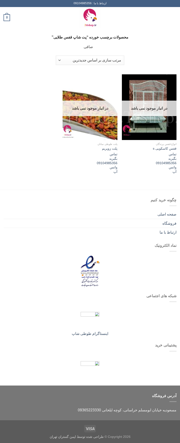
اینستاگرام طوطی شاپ (90, 334)
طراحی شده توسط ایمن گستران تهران (77, 437)
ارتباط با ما (168, 232)
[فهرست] (173, 17)
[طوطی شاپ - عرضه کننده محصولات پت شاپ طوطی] (90, 17)
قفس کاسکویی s (164, 148)
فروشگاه (169, 223)
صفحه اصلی (167, 214)
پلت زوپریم (109, 148)
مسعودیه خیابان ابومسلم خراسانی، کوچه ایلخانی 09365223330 (127, 410)
